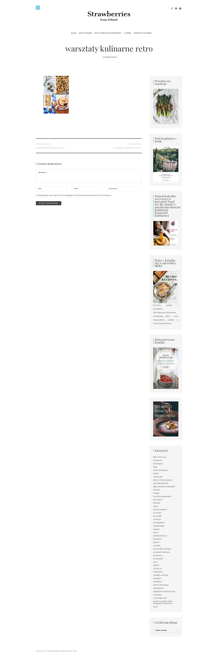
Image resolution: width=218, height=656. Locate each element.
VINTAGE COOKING (143, 33)
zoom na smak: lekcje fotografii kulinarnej (163, 602)
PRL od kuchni (159, 457)
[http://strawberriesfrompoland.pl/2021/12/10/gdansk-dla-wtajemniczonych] (165, 164)
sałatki (156, 565)
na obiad (157, 513)
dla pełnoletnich (160, 483)
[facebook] (172, 8)
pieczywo (157, 539)
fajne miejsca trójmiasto (164, 486)
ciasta (155, 473)
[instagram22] (176, 8)
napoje (156, 529)
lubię (155, 506)
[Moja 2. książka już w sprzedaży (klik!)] (165, 287)
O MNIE (127, 33)
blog (155, 467)
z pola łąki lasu (160, 598)
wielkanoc (157, 581)
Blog (73, 33)
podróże (156, 545)
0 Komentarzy (110, 57)
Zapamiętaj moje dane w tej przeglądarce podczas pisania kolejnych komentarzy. (74, 195)
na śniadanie (159, 522)
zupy (155, 606)
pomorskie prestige (162, 549)
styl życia (157, 568)
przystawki (158, 558)
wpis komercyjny (161, 585)
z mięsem (157, 594)
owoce (156, 532)
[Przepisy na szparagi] (165, 106)
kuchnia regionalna (162, 496)
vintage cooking (160, 575)
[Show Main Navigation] (38, 8)
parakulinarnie (160, 535)
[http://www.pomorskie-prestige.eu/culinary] (165, 419)
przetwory (157, 555)
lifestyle (156, 503)
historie (156, 490)
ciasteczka (157, 476)
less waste (157, 499)
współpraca (158, 588)
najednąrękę (158, 526)
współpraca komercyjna (164, 591)
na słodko (157, 516)
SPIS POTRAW (85, 33)
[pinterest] (180, 8)
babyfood (157, 460)
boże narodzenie (160, 470)
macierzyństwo (160, 509)
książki (156, 493)
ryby (155, 562)
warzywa (157, 578)
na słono (157, 519)
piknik (156, 542)
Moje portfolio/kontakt (108, 33)
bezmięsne (158, 463)
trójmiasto (158, 572)
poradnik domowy (161, 552)
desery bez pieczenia (162, 480)
